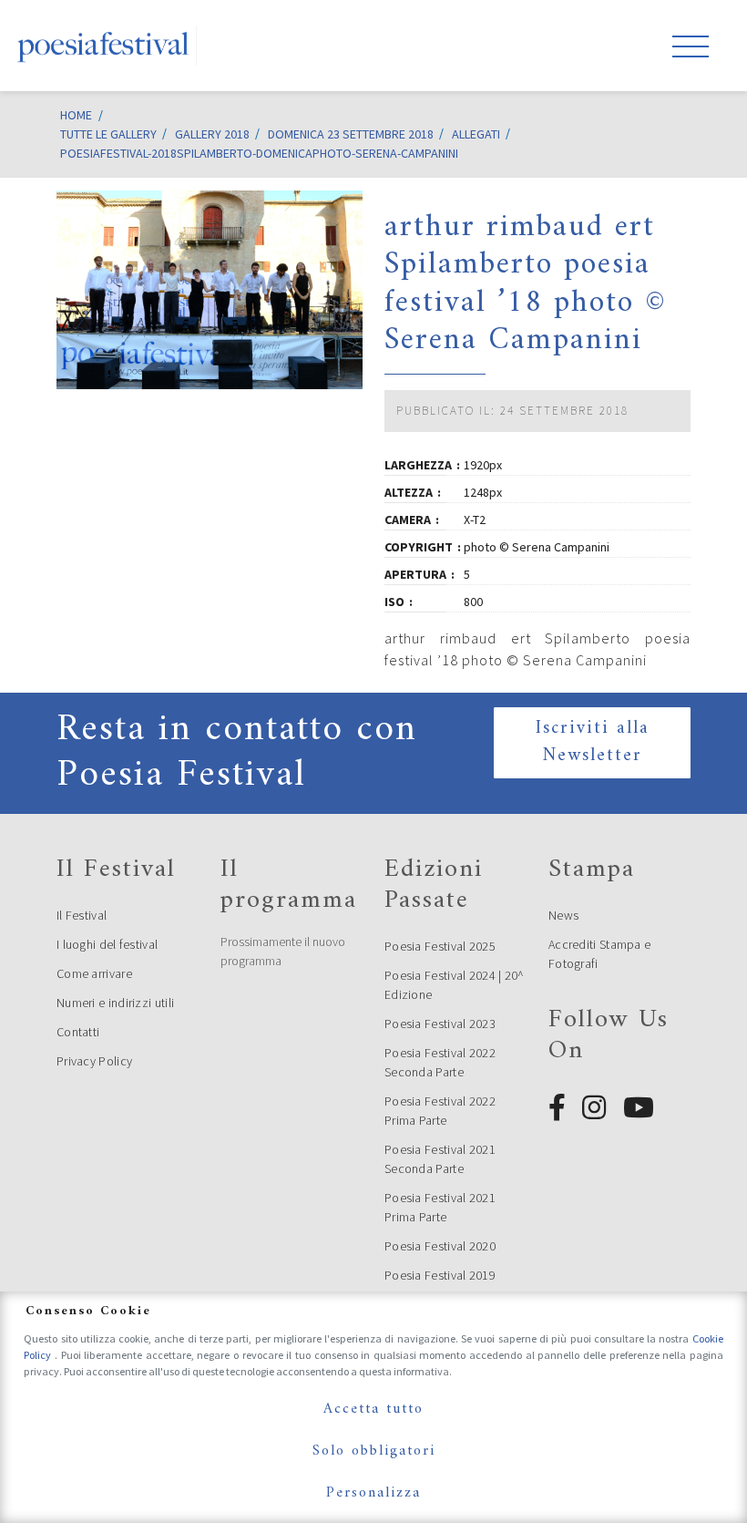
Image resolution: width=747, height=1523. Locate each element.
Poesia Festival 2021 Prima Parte (440, 1207)
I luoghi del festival (107, 944)
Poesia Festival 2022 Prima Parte (440, 1110)
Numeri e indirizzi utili (115, 1002)
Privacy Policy (94, 1061)
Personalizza (373, 1493)
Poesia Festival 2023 (440, 1023)
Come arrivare (94, 973)
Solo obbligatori (373, 1451)
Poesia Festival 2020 (440, 1246)
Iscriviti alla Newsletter (593, 742)
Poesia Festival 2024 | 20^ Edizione (454, 985)
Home (76, 115)
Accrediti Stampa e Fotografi (599, 954)
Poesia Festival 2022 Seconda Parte (440, 1062)
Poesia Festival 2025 (440, 946)
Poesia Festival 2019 (440, 1275)
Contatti (77, 1032)
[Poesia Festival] (104, 45)
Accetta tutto (373, 1409)
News (563, 915)
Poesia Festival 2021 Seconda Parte (440, 1159)
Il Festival (81, 915)
